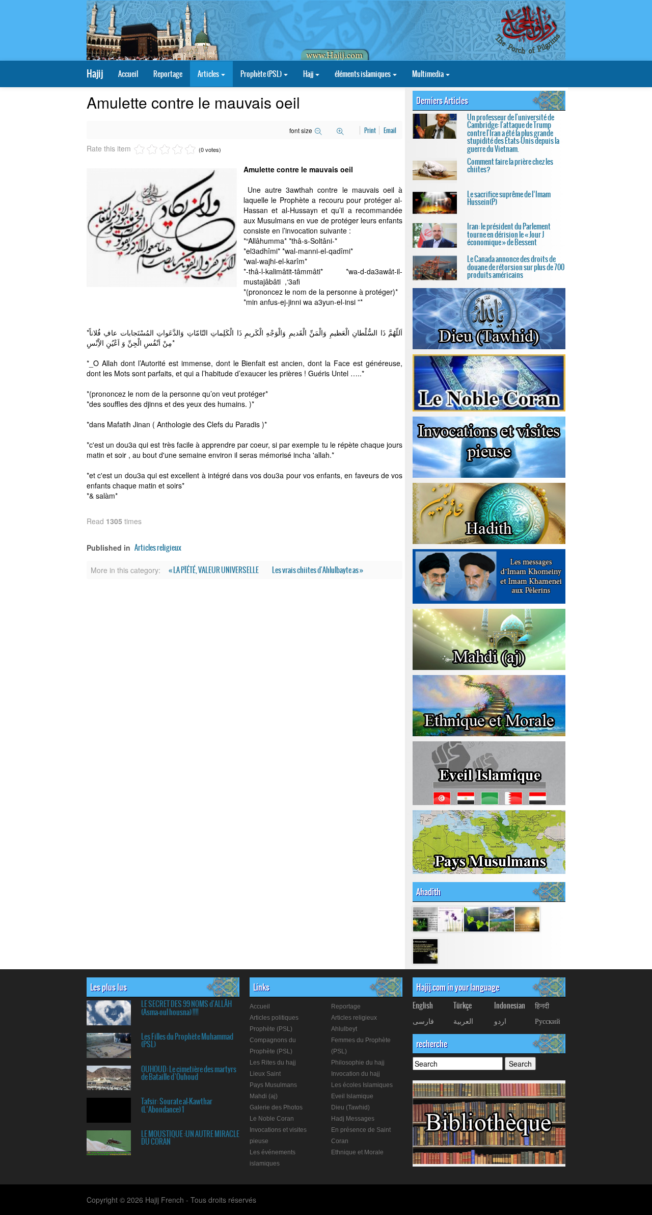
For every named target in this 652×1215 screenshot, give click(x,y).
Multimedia (428, 74)
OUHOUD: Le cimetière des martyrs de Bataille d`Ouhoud (188, 1073)
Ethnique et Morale (357, 1152)
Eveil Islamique (352, 1096)
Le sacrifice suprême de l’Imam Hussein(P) (509, 198)
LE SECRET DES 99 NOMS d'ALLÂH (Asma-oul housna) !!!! (186, 1007)
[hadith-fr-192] (425, 918)
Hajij (95, 74)
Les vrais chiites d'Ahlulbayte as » (317, 570)
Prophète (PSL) (261, 74)
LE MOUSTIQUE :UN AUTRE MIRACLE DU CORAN (190, 1137)
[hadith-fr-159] (476, 918)
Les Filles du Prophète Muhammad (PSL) (187, 1040)
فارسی (423, 1020)
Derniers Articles (442, 100)
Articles (209, 74)
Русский (547, 1020)
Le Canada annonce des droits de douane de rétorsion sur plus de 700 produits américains (515, 266)
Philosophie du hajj (358, 1062)
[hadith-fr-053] (501, 918)
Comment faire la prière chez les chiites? (510, 165)
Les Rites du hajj (273, 1062)
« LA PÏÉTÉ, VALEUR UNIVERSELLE (214, 570)
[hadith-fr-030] (451, 918)
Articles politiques (274, 1017)
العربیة (463, 1020)
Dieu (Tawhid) (350, 1107)
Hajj (308, 74)
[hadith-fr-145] (527, 918)
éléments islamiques (363, 74)
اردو (500, 1020)
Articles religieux (157, 547)
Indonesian (509, 1005)
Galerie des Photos (276, 1107)
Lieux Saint (265, 1073)
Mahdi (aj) (264, 1096)
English (423, 1005)
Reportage (167, 74)
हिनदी (542, 1005)
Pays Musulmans (273, 1085)
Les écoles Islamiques (362, 1085)
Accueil (128, 74)
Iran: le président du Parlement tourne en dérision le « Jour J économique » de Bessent (509, 234)
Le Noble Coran (272, 1118)
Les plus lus (108, 987)
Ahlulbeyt (344, 1028)
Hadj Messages (352, 1118)
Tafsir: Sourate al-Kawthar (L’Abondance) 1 (176, 1105)
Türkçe (462, 1005)
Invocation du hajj (355, 1073)
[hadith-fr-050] (425, 951)
